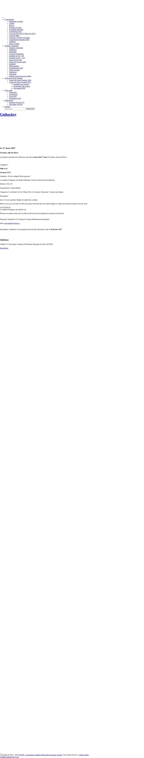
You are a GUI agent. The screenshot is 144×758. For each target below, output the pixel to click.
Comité (11, 23)
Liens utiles (8, 90)
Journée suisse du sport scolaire (20, 76)
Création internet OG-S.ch (9, 757)
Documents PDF (19, 88)
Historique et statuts (16, 21)
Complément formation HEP (19, 40)
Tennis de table (14, 70)
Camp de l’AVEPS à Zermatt (19, 38)
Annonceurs (13, 94)
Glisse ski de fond (15, 60)
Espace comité (14, 44)
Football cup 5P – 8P (16, 56)
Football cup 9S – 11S (17, 58)
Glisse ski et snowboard (17, 62)
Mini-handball (14, 66)
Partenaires (13, 92)
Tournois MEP (14, 36)
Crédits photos (84, 755)
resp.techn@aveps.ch (12, 223)
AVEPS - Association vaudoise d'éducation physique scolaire (40, 755)
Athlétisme (13, 50)
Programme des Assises (22, 86)
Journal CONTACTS (16, 102)
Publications (8, 100)
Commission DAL (15, 32)
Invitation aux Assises (21, 84)
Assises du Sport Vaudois (13, 78)
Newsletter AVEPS (16, 104)
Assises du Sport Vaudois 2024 (20, 80)
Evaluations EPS (15, 98)
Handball (12, 64)
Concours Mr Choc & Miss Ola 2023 (22, 34)
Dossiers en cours (15, 27)
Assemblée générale (16, 30)
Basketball (12, 52)
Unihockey (13, 72)
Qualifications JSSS (16, 68)
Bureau (11, 25)
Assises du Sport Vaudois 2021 (20, 82)
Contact (7, 107)
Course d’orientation (16, 54)
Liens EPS (13, 96)
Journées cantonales (11, 46)
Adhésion (12, 42)
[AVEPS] (72, 14)
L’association (9, 19)
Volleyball (12, 74)
